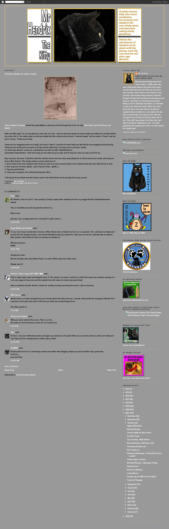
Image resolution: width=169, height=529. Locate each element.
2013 (128, 392)
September (132, 484)
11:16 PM (15, 342)
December (132, 416)
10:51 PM (15, 249)
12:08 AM (15, 268)
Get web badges (152, 315)
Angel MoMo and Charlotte (21, 228)
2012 (128, 396)
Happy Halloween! (134, 426)
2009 (128, 406)
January (131, 512)
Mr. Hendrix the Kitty (84, 11)
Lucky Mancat (132, 473)
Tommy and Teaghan (19, 316)
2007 (128, 413)
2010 (128, 403)
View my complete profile (134, 132)
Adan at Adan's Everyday (15, 125)
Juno (13, 196)
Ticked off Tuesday (134, 480)
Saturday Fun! (133, 466)
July (130, 491)
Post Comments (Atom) (25, 375)
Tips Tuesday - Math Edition (138, 440)
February (131, 508)
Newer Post (9, 370)
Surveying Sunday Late (136, 446)
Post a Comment (11, 366)
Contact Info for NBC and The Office (141, 477)
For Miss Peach (133, 436)
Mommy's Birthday (134, 470)
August (131, 488)
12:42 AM (15, 289)
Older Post (111, 370)
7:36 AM (14, 310)
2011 (128, 399)
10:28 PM (15, 222)
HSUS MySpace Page (136, 315)
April (130, 502)
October (131, 423)
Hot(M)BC (14, 348)
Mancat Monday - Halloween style (140, 443)
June (130, 495)
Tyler (13, 332)
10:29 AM (15, 361)
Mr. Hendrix (143, 73)
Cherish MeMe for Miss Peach (24, 183)
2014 (128, 389)
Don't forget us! (133, 450)
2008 (128, 410)
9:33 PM (14, 326)
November (132, 419)
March (130, 505)
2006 (128, 516)
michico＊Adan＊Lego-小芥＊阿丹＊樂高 (27, 274)
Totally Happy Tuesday (136, 459)
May (129, 498)
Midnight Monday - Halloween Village (142, 463)
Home (60, 370)
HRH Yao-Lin (16, 295)
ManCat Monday (133, 429)
